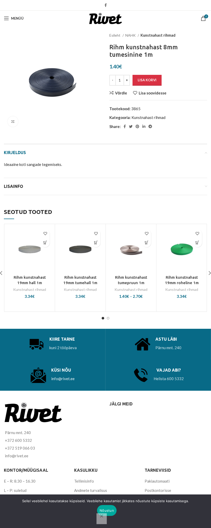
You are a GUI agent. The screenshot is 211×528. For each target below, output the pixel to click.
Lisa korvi (147, 80)
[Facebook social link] (105, 5)
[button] (45, 242)
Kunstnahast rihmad (157, 35)
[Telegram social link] (150, 126)
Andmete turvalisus (90, 490)
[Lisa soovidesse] (45, 233)
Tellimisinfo (84, 481)
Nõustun (107, 510)
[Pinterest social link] (137, 126)
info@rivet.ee (63, 378)
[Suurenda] (13, 121)
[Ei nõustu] (101, 518)
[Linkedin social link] (144, 126)
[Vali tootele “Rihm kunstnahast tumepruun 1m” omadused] (146, 242)
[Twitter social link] (130, 126)
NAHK (130, 35)
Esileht (115, 35)
